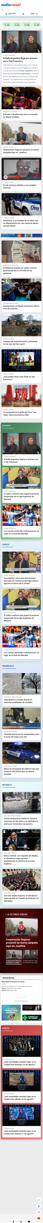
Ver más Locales (8, 547)
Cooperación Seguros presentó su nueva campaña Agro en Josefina (22, 942)
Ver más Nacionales (9, 787)
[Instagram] (39, 1212)
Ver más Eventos (8, 1031)
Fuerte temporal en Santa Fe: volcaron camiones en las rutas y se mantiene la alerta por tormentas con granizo (21, 821)
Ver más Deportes (8, 428)
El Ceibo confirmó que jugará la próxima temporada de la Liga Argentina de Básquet (21, 496)
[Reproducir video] (21, 927)
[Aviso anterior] (18, 997)
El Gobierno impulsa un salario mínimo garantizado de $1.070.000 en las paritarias (20, 270)
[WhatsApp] (39, 1200)
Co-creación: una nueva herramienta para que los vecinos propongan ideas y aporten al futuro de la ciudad (21, 581)
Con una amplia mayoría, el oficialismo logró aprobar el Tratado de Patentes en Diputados (21, 898)
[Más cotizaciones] (41, 24)
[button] (14, 957)
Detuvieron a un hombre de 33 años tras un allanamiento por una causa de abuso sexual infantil (20, 223)
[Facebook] (39, 1206)
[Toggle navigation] (2, 9)
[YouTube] (39, 1218)
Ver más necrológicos (21, 1001)
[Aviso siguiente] (25, 997)
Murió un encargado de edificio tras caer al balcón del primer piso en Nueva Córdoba (21, 771)
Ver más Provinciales (9, 668)
